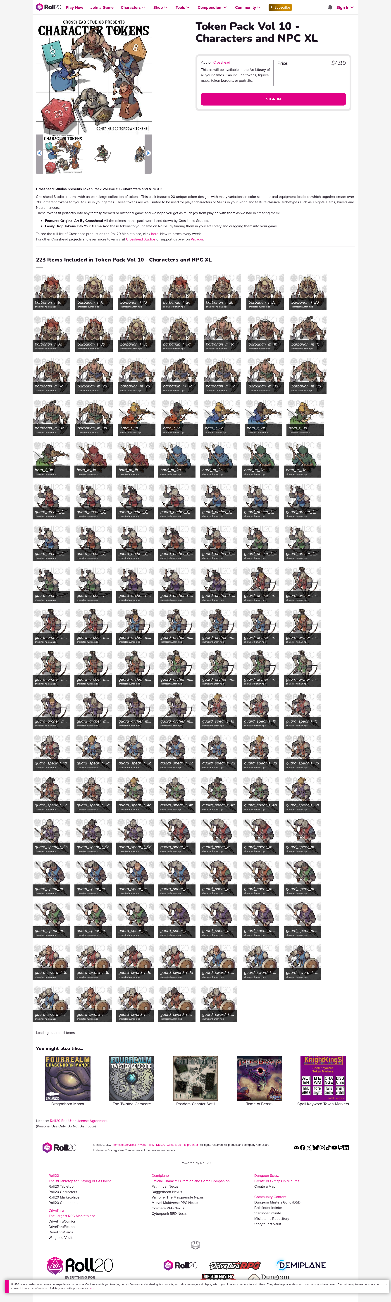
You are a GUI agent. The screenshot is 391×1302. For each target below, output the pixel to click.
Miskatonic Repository (271, 1218)
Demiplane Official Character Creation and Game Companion (191, 1178)
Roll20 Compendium (65, 1202)
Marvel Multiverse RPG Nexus (175, 1202)
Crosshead (221, 62)
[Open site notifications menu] (330, 7)
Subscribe (282, 7)
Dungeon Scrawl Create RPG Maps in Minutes (276, 1178)
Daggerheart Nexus (167, 1191)
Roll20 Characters (63, 1191)
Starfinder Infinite (267, 1213)
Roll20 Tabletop (61, 1186)
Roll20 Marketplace (64, 1197)
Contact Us (174, 1145)
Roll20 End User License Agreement (78, 1120)
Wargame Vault (60, 1237)
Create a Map (264, 1186)
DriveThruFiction (62, 1226)
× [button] (386, 1284)
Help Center (190, 1145)
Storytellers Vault (267, 1224)
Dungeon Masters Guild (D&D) (277, 1202)
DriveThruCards (61, 1232)
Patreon (197, 239)
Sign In (273, 99)
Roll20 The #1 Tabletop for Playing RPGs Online (80, 1178)
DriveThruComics (62, 1221)
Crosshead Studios (140, 239)
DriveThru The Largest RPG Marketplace (72, 1213)
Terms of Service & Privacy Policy (133, 1145)
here (91, 1288)
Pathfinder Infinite (268, 1207)
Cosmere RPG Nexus (168, 1208)
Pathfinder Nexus (165, 1186)
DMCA (160, 1145)
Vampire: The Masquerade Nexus (178, 1197)
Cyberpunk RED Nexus (169, 1213)
